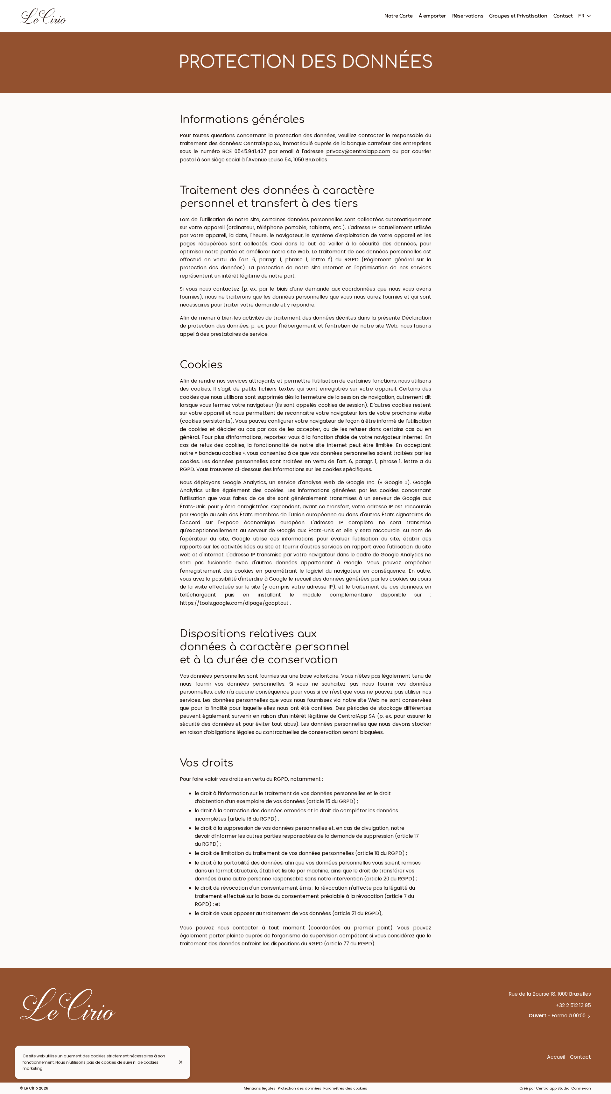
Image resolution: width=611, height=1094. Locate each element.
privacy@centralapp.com (358, 151)
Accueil (556, 1057)
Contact (580, 1057)
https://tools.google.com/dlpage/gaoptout (234, 603)
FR (581, 15)
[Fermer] (181, 1062)
